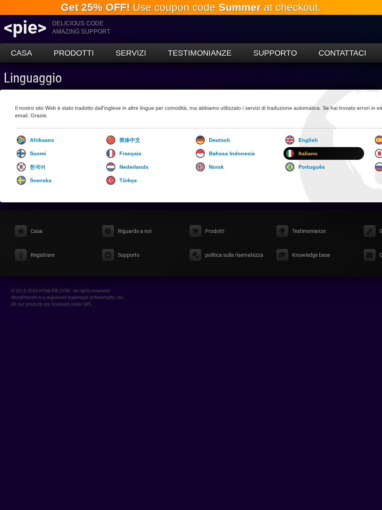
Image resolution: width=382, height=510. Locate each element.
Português (311, 167)
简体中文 (129, 140)
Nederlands (133, 167)
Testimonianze (200, 53)
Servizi (131, 53)
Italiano (307, 153)
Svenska (40, 180)
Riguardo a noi (134, 231)
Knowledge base (311, 255)
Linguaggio (33, 78)
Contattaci (342, 53)
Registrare (42, 255)
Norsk (216, 167)
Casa (21, 53)
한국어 (38, 167)
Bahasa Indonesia (232, 153)
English (308, 140)
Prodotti (74, 53)
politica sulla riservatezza (234, 255)
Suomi (38, 153)
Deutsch (219, 140)
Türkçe (128, 180)
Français (130, 153)
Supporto (275, 53)
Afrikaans (42, 140)
